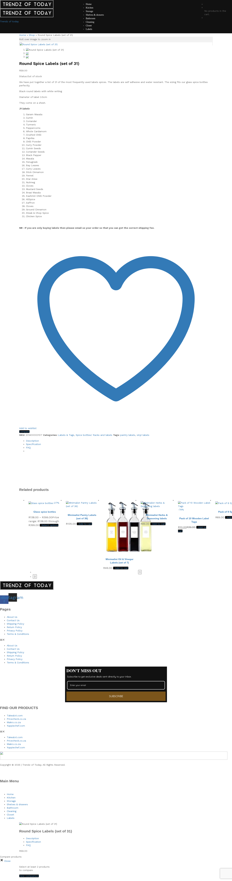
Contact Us (13, 620)
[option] (44, 532)
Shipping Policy (15, 623)
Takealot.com (15, 715)
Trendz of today (9, 21)
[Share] (228, 3)
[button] (84, 523)
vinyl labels (143, 435)
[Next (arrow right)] (226, 440)
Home (22, 35)
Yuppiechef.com (16, 725)
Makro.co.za (14, 722)
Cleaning (90, 22)
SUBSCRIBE (116, 696)
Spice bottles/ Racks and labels (94, 435)
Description (32, 440)
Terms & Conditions (18, 634)
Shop (32, 35)
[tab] (119, 440)
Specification (33, 444)
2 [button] (34, 576)
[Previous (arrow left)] (6, 440)
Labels (89, 29)
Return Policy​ (14, 627)
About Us (12, 617)
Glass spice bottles (44, 511)
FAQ (28, 447)
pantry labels (127, 435)
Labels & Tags (66, 435)
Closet (89, 25)
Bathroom (90, 18)
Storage (89, 11)
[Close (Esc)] (221, 3)
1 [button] (139, 572)
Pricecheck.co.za (16, 719)
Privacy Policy (14, 630)
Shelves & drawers (95, 15)
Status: (23, 76)
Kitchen (89, 7)
